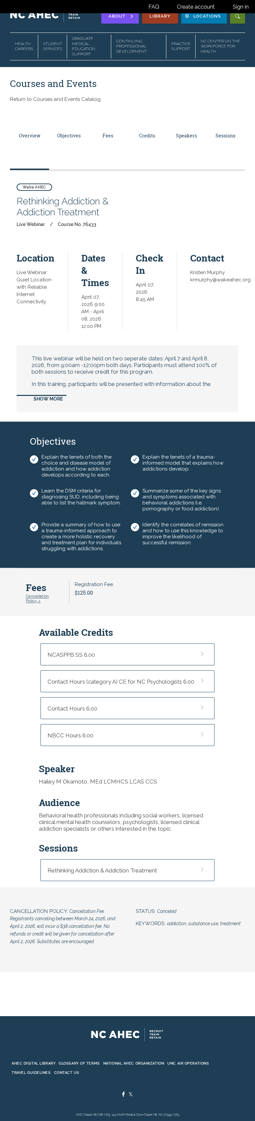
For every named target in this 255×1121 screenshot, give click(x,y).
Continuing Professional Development (131, 46)
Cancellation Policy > (37, 598)
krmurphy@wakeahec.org (220, 280)
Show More (48, 399)
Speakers (186, 135)
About (117, 16)
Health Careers (24, 46)
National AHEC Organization (133, 1063)
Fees (108, 135)
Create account (196, 7)
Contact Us (66, 1072)
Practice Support (181, 46)
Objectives (69, 135)
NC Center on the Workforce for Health (220, 46)
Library (160, 16)
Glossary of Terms (79, 1063)
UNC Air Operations (188, 1063)
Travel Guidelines (31, 1072)
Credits (147, 135)
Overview (30, 135)
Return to (55, 99)
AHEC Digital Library (33, 1063)
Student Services (52, 46)
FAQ (153, 7)
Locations (207, 16)
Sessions (225, 135)
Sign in (241, 7)
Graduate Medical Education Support (83, 46)
